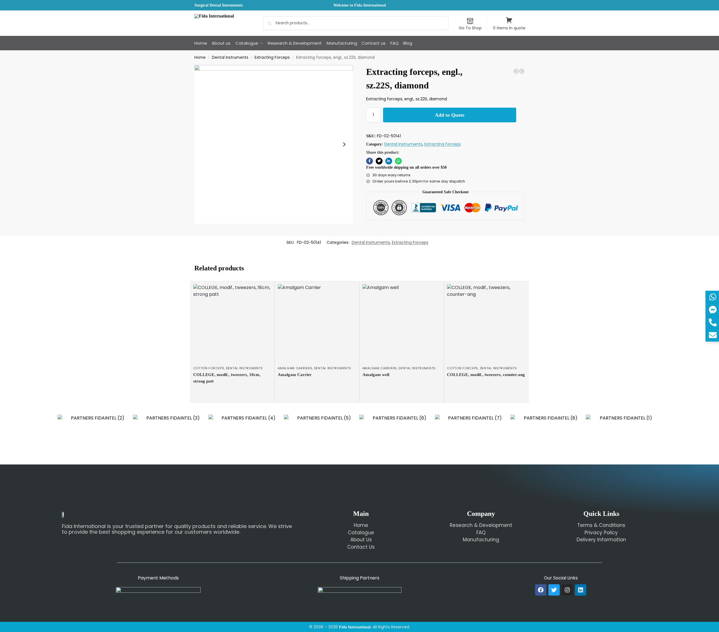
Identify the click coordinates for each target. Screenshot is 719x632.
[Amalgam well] (401, 323)
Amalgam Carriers (295, 368)
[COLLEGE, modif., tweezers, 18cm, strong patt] (232, 323)
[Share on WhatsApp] (398, 161)
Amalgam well (375, 374)
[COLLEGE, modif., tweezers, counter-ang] (486, 323)
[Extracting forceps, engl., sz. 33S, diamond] (516, 71)
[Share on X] (379, 161)
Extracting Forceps (272, 57)
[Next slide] (344, 144)
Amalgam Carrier (295, 374)
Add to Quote (449, 115)
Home (200, 57)
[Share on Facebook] (369, 161)
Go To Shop (470, 28)
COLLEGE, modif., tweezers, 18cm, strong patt (226, 377)
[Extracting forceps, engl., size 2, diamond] (522, 71)
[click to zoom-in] (273, 144)
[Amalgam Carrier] (317, 323)
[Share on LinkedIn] (388, 161)
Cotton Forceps (208, 368)
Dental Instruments (230, 57)
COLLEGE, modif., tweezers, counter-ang (486, 374)
